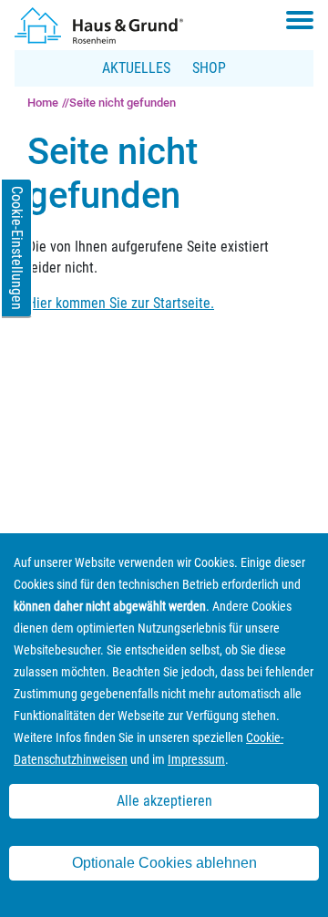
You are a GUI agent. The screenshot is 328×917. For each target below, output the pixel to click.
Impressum (196, 759)
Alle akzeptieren (164, 800)
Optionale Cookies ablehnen (164, 863)
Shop (209, 68)
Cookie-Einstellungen (17, 248)
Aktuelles (136, 68)
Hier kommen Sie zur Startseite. (120, 303)
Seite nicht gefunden (122, 102)
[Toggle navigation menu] (299, 20)
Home (42, 102)
